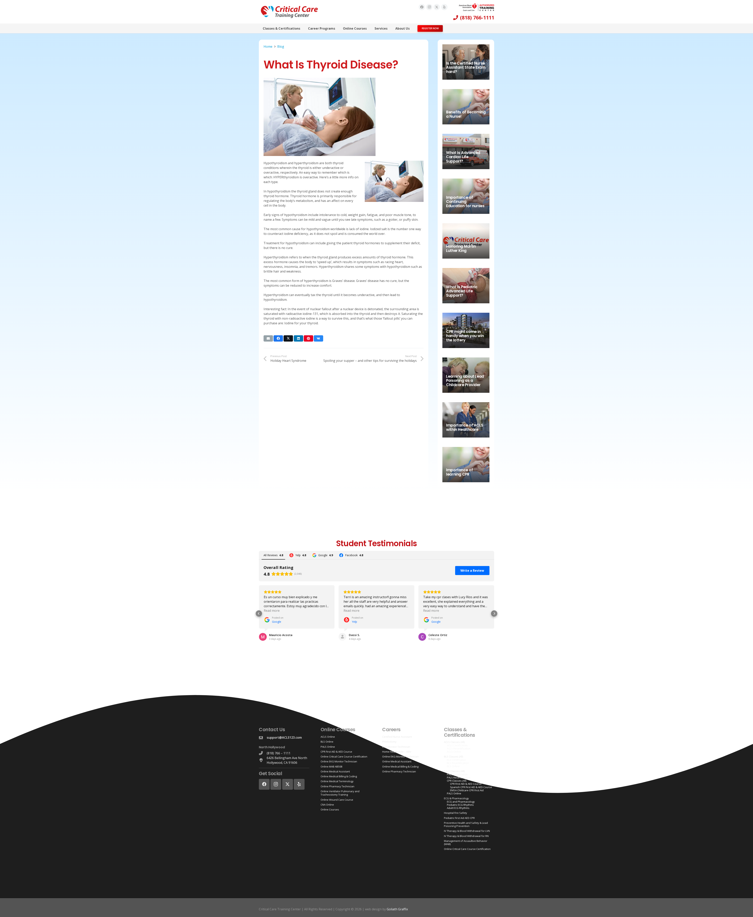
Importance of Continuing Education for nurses (465, 202)
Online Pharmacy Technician (337, 786)
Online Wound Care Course (337, 799)
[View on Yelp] (342, 637)
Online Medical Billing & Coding (339, 776)
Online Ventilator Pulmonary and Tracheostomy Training (340, 792)
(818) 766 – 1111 (278, 753)
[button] (303, 28)
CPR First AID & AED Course (336, 751)
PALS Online (328, 746)
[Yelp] (444, 7)
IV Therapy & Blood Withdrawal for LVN (467, 831)
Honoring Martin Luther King (461, 248)
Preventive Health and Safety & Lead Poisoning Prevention (466, 824)
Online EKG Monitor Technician (339, 761)
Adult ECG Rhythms (458, 808)
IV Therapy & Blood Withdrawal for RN (466, 836)
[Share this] (278, 338)
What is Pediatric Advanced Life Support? (461, 291)
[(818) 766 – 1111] (263, 753)
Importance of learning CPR (459, 472)
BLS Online (327, 741)
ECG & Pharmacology (456, 798)
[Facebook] (422, 7)
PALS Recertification (458, 777)
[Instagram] (429, 7)
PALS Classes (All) (454, 771)
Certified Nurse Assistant (397, 736)
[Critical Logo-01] (289, 12)
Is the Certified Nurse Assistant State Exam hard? (465, 68)
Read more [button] (272, 610)
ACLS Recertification (458, 748)
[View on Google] (263, 637)
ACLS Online (328, 736)
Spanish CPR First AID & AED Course (471, 787)
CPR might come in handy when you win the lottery (465, 336)
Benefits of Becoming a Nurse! (466, 114)
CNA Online (327, 804)
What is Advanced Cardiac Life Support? (463, 157)
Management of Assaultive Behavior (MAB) (465, 842)
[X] (437, 7)
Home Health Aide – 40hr (396, 751)
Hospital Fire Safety (455, 813)
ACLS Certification (457, 745)
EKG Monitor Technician (396, 746)
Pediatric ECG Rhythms (460, 805)
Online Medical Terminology (337, 781)
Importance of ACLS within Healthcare (464, 427)
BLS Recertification (458, 763)
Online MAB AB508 (331, 766)
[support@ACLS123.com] (263, 737)
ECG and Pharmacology (461, 801)
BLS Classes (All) (453, 756)
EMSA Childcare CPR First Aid (467, 790)
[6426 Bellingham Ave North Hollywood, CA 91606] (263, 760)
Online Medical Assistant (335, 771)
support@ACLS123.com (284, 737)
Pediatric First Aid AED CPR (459, 818)
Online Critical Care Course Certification (344, 756)
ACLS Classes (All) (454, 742)
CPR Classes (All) (456, 780)
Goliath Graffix (397, 909)
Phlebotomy (389, 741)
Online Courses (330, 809)
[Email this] (268, 338)
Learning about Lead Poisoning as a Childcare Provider (465, 381)
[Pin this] (308, 338)
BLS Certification (456, 760)
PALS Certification (457, 774)
